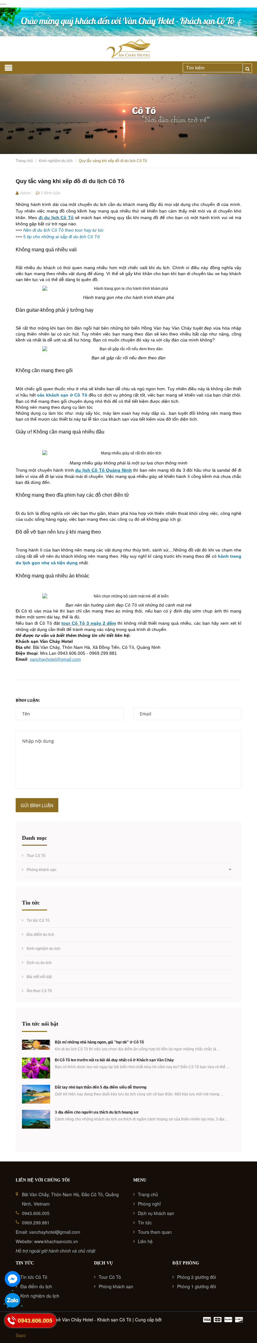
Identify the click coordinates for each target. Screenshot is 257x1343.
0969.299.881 (36, 1222)
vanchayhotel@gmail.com (55, 659)
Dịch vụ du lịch (39, 963)
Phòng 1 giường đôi (196, 1286)
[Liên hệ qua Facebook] (12, 1279)
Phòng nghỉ (149, 1204)
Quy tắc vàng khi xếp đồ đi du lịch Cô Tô (70, 181)
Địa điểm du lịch (40, 934)
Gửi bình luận (37, 805)
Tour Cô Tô (36, 855)
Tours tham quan (155, 1232)
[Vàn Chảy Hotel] (128, 22)
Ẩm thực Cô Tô (39, 991)
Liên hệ (145, 1241)
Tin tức (145, 1222)
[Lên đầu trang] (244, 1322)
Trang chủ (148, 1194)
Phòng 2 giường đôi (196, 1277)
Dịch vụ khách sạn (156, 1213)
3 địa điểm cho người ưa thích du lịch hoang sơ (97, 1112)
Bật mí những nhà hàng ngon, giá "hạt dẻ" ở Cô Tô (99, 1042)
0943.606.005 (36, 1213)
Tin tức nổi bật (40, 1024)
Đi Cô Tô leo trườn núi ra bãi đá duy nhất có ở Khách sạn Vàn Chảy (114, 1060)
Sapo (21, 1335)
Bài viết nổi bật (39, 977)
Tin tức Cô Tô (38, 920)
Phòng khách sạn (41, 870)
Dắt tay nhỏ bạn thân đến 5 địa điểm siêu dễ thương (100, 1087)
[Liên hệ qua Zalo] (12, 1301)
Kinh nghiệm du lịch (43, 948)
